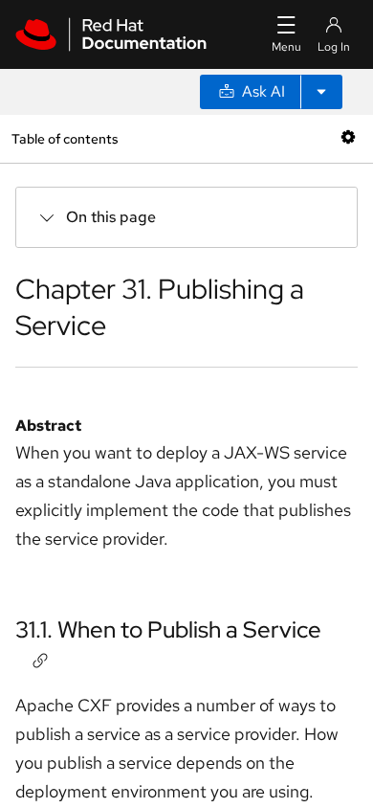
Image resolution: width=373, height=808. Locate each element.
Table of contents (65, 138)
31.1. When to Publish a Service (168, 629)
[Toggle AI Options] (321, 92)
